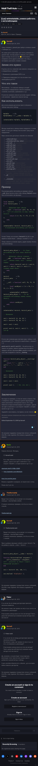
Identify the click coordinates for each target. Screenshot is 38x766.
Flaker (9, 597)
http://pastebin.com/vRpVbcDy (13, 471)
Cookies (27, 761)
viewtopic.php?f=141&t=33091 (11, 468)
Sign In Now (19, 719)
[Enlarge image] (21, 56)
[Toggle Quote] (4, 455)
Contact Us (19, 761)
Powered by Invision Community (19, 763)
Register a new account (19, 706)
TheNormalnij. (6, 513)
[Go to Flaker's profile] (3, 598)
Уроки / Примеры (16, 34)
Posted (13, 43)
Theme (10, 761)
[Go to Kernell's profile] (4, 42)
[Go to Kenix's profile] (3, 446)
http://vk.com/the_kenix (9, 478)
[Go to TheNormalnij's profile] (3, 494)
